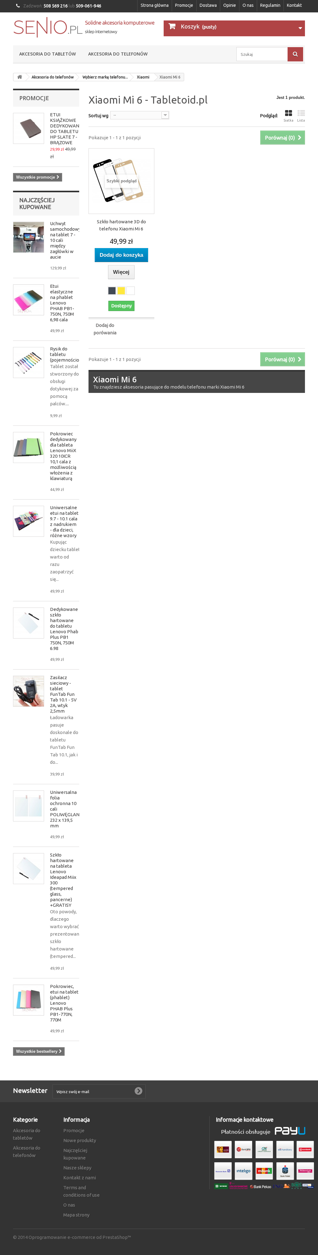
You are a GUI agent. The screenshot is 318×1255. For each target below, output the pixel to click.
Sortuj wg (98, 115)
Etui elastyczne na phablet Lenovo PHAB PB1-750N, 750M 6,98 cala (62, 302)
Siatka (288, 120)
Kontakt (294, 5)
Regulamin (270, 5)
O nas (248, 5)
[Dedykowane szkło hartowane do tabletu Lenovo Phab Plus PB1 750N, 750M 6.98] (28, 623)
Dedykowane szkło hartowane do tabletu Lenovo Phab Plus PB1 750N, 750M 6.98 (64, 629)
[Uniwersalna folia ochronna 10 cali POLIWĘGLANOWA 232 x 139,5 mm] (28, 805)
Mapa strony (76, 1214)
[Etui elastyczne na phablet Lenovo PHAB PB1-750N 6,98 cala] (28, 299)
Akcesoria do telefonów (118, 54)
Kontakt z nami (79, 1177)
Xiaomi (143, 77)
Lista (301, 120)
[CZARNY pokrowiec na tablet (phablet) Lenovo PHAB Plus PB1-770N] (28, 1000)
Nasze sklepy (77, 1167)
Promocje (184, 5)
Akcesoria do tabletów (47, 54)
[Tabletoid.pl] (83, 27)
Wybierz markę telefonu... (105, 77)
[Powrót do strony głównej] (19, 77)
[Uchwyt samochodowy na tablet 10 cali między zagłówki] (28, 237)
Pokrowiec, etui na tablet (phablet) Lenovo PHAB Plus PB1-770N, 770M (64, 1003)
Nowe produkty (79, 1140)
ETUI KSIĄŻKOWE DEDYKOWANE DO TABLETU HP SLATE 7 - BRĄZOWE (66, 128)
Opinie (229, 5)
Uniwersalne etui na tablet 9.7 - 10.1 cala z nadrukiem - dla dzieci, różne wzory (64, 521)
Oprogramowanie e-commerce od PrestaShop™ (80, 1237)
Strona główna (155, 5)
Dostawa (208, 5)
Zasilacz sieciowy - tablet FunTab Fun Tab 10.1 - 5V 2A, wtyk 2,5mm (63, 694)
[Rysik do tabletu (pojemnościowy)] (28, 362)
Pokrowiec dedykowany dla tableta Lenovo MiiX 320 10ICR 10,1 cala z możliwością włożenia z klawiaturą (63, 456)
